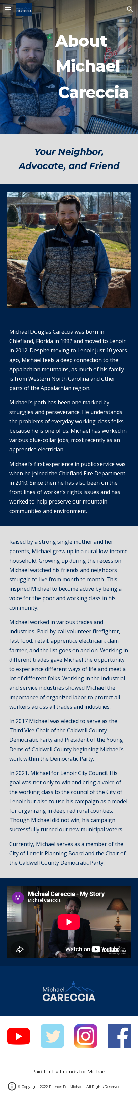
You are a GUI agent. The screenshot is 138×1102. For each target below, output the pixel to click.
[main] (69, 67)
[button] (8, 9)
